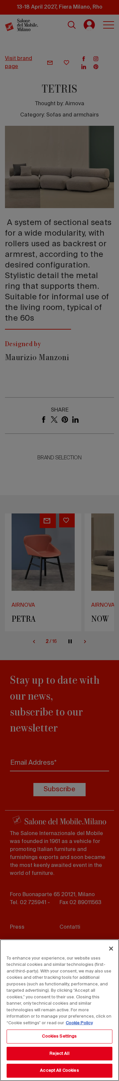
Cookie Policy (79, 1023)
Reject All (59, 1053)
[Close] (111, 948)
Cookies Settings (59, 1036)
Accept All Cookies (59, 1070)
